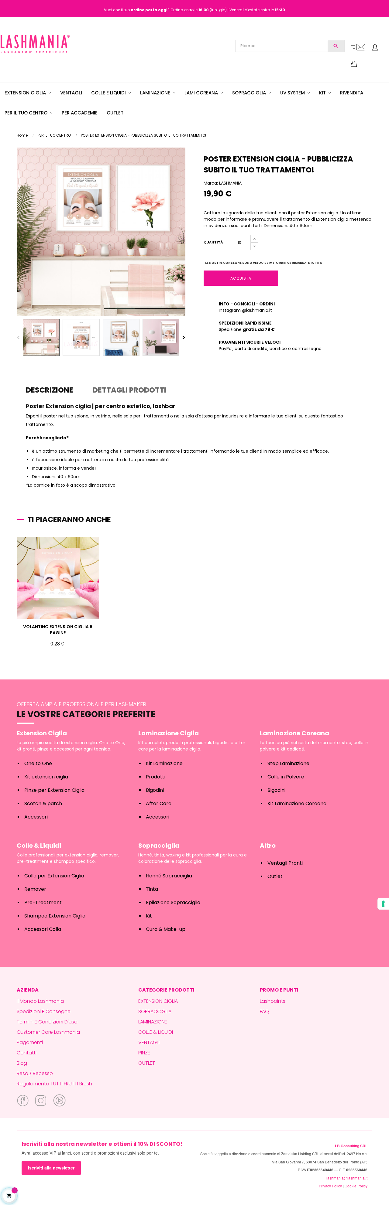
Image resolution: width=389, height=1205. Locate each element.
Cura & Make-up (165, 929)
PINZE (144, 1052)
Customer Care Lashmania (48, 1032)
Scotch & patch (43, 803)
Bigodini (155, 790)
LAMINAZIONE (152, 1021)
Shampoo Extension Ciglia (54, 915)
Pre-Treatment (43, 902)
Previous (18, 338)
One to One (38, 763)
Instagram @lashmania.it (245, 310)
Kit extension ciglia (46, 776)
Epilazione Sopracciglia (173, 902)
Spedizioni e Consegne (44, 1011)
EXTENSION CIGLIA (158, 1001)
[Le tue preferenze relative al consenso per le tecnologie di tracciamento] (383, 904)
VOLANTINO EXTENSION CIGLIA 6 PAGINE (57, 630)
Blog (22, 1063)
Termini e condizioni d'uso (47, 1021)
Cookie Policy (356, 1185)
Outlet (275, 876)
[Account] (375, 48)
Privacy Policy (330, 1185)
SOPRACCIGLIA (154, 1011)
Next (184, 338)
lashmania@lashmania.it (346, 1177)
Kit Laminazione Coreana (296, 803)
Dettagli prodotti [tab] (129, 390)
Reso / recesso (35, 1073)
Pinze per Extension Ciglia (54, 790)
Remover (35, 889)
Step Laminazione (288, 763)
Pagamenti (30, 1042)
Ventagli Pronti (285, 862)
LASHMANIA (230, 183)
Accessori (36, 816)
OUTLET (146, 1063)
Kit (149, 915)
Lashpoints (272, 1001)
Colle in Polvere (285, 776)
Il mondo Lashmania (40, 1001)
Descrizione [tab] (49, 390)
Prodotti (155, 776)
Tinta (152, 889)
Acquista (240, 278)
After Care (158, 803)
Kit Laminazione (164, 763)
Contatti (26, 1052)
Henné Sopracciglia (169, 875)
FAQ (264, 1011)
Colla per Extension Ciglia (54, 875)
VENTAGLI (149, 1042)
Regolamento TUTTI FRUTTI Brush (54, 1083)
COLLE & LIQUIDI (155, 1032)
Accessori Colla (42, 929)
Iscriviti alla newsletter (51, 1168)
